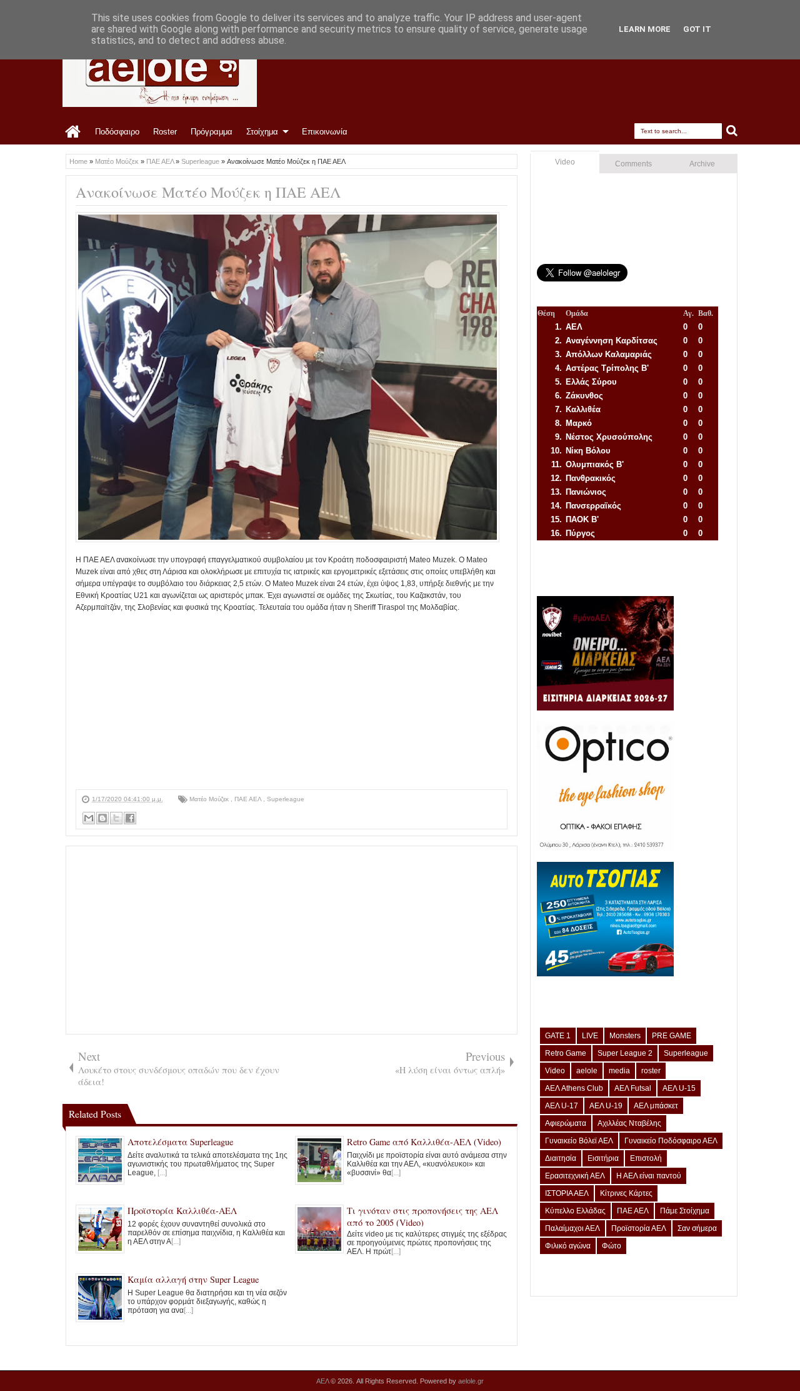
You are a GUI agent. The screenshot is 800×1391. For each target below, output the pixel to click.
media (619, 1070)
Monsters (625, 1035)
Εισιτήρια (603, 1158)
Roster (165, 131)
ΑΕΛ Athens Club (574, 1088)
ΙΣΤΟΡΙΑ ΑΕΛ (567, 1193)
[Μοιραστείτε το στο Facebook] (130, 818)
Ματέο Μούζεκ (210, 799)
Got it (697, 29)
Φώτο (611, 1246)
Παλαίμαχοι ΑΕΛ (572, 1228)
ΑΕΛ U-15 (679, 1088)
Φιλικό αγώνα (568, 1246)
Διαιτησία (560, 1158)
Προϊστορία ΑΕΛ (638, 1228)
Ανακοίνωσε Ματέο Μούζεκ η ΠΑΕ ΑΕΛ (208, 192)
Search (732, 131)
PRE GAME (671, 1035)
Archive (702, 163)
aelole (587, 1070)
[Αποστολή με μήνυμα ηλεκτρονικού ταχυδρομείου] (88, 818)
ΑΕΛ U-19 (605, 1105)
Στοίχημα (262, 131)
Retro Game (565, 1053)
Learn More (645, 29)
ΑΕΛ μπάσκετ (656, 1105)
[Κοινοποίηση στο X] (116, 818)
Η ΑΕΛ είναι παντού (648, 1175)
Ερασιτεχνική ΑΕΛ (575, 1175)
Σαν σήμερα (697, 1228)
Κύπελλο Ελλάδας (575, 1210)
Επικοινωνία (325, 131)
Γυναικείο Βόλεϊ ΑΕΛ (579, 1140)
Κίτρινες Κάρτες (626, 1193)
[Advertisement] (292, 701)
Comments (633, 163)
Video (565, 162)
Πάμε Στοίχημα (684, 1210)
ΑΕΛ (323, 1381)
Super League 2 (625, 1053)
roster (651, 1070)
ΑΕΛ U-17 (561, 1105)
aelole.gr (471, 1381)
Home (73, 131)
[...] (162, 1172)
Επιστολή (646, 1158)
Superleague (285, 799)
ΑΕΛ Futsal (632, 1088)
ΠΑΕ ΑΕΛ (248, 799)
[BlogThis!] (102, 818)
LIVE (590, 1035)
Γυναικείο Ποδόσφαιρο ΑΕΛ (671, 1140)
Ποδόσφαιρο (117, 131)
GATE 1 (558, 1035)
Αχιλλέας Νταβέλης (629, 1123)
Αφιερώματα (565, 1123)
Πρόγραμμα (211, 131)
